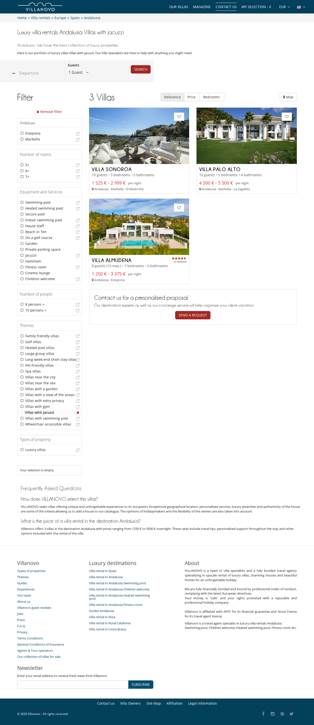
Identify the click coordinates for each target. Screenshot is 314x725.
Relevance (172, 97)
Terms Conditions (30, 638)
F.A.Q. (21, 626)
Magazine (202, 6)
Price (191, 97)
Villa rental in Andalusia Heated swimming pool (119, 597)
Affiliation (175, 703)
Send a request (193, 315)
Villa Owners (130, 703)
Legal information (202, 703)
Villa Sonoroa (112, 169)
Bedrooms (212, 97)
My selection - (256, 6)
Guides (22, 583)
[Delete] (78, 412)
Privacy (22, 632)
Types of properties (31, 571)
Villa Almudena (111, 260)
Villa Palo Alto (220, 169)
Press (21, 620)
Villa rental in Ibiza (102, 617)
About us (23, 601)
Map (289, 97)
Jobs (20, 614)
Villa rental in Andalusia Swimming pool (117, 583)
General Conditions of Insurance (40, 644)
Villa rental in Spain (103, 571)
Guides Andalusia (101, 611)
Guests (73, 65)
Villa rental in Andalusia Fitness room (116, 604)
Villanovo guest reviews (34, 607)
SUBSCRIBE (141, 684)
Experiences (26, 589)
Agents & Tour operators (35, 650)
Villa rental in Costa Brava (107, 629)
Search (140, 69)
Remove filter (50, 111)
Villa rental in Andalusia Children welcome (119, 589)
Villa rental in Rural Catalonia (110, 623)
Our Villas (178, 6)
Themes (23, 577)
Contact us (226, 6)
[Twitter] (292, 714)
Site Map (153, 703)
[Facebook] (263, 714)
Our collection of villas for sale (38, 656)
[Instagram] (273, 714)
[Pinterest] (282, 714)
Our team (24, 595)
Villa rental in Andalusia (106, 577)
